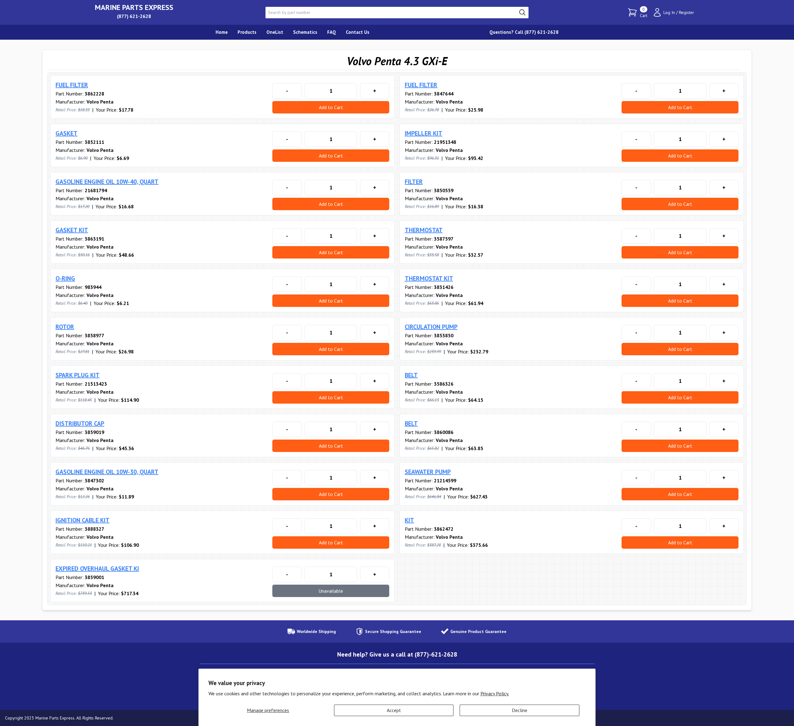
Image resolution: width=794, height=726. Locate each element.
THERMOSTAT (424, 230)
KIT (409, 520)
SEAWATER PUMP (428, 472)
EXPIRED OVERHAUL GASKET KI (97, 568)
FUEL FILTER (72, 85)
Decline (519, 710)
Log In (669, 12)
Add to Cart (331, 107)
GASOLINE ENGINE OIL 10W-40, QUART (107, 182)
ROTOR (65, 327)
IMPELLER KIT (423, 133)
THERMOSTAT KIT (429, 278)
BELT (411, 375)
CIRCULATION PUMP (431, 327)
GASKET (67, 133)
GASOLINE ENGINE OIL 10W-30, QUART (107, 472)
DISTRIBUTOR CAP (80, 423)
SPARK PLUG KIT (78, 375)
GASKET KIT (72, 230)
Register (686, 12)
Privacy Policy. (494, 693)
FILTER (414, 182)
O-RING (65, 278)
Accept (394, 710)
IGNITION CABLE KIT (82, 520)
